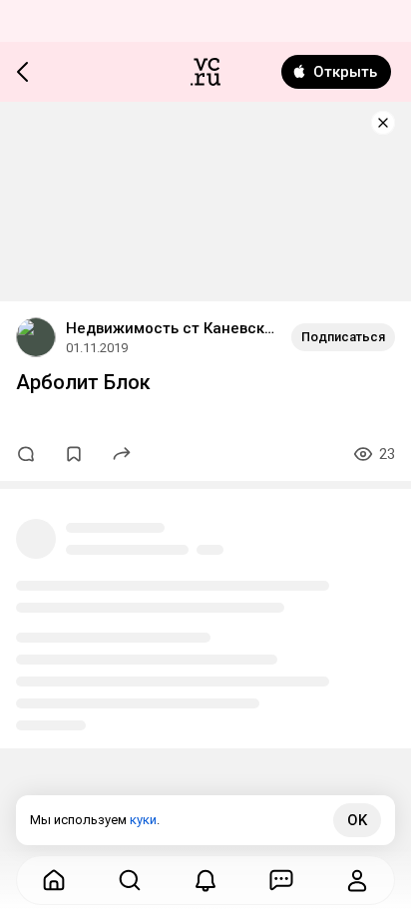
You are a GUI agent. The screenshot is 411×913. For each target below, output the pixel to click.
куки (143, 819)
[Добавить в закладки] (74, 454)
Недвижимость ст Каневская (170, 328)
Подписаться (343, 336)
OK (357, 820)
